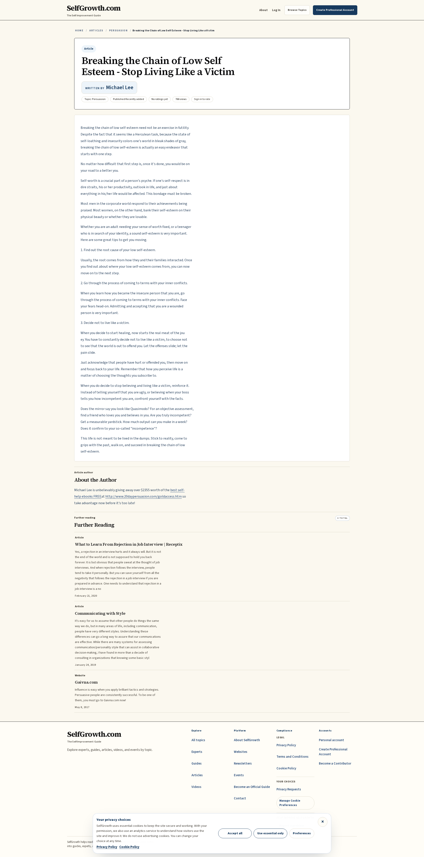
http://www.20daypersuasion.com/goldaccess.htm (143, 496)
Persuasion (118, 30)
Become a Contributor (335, 763)
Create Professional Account (333, 752)
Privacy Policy (286, 745)
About (263, 10)
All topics (198, 740)
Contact (240, 798)
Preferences (302, 833)
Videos (196, 787)
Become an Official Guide (252, 787)
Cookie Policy (286, 768)
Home (79, 30)
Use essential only (270, 833)
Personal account (331, 740)
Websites (240, 752)
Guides (196, 763)
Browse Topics (297, 10)
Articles (96, 30)
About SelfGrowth (247, 740)
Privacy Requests (288, 789)
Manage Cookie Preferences (289, 803)
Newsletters (243, 763)
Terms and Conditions (292, 756)
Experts (196, 752)
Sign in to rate (202, 99)
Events (239, 775)
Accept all (235, 833)
